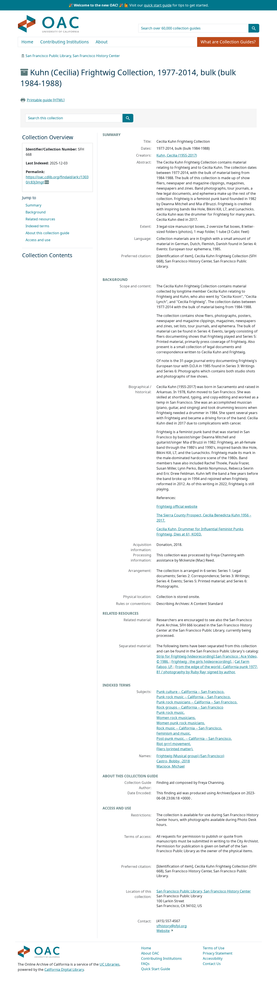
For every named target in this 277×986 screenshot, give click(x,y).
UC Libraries (109, 964)
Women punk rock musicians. (180, 723)
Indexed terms (37, 226)
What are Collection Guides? (228, 42)
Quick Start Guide (155, 968)
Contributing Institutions (64, 42)
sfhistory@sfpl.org (171, 926)
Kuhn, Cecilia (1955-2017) (176, 155)
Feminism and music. (173, 733)
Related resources (40, 219)
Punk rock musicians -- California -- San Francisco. (196, 702)
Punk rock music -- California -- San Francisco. (193, 696)
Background (36, 212)
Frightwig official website (176, 506)
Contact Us (212, 963)
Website (163, 930)
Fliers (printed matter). (174, 749)
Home (27, 42)
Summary (33, 205)
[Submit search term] (253, 28)
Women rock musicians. (176, 717)
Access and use (38, 239)
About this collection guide (47, 233)
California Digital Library (64, 969)
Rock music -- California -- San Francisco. (189, 728)
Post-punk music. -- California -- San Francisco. (194, 738)
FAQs (145, 963)
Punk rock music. (170, 712)
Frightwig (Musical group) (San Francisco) (190, 755)
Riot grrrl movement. (173, 743)
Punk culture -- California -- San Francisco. (190, 691)
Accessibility (212, 958)
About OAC (150, 953)
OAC (48, 24)
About (102, 42)
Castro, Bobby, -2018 (173, 761)
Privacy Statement (217, 953)
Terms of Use (213, 948)
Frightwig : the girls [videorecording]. (201, 661)
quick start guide (158, 5)
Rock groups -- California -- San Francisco (189, 707)
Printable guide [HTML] (45, 100)
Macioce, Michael (170, 766)
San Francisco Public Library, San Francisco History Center (73, 55)
